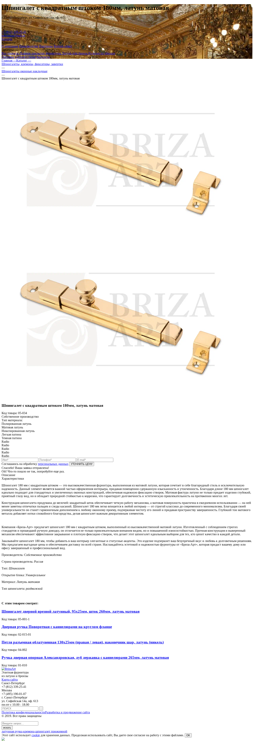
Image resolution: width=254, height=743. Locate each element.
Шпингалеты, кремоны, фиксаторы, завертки (32, 64)
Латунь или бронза (75, 53)
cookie (36, 735)
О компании (10, 46)
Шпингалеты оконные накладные (24, 71)
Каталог (7, 39)
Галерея (20, 57)
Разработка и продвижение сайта (67, 712)
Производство (28, 46)
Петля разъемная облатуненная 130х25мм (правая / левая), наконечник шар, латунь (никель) (83, 642)
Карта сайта (10, 679)
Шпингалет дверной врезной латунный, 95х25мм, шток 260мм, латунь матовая (71, 611)
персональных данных (53, 464)
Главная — (9, 60)
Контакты (43, 57)
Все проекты (11, 53)
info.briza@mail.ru (13, 35)
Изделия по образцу (101, 53)
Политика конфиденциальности (23, 712)
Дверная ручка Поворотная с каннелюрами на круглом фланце (57, 627)
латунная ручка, (12, 731)
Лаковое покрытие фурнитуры (41, 53)
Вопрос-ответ (63, 46)
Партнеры (46, 46)
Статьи (31, 57)
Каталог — (23, 60)
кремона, (29, 731)
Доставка (8, 57)
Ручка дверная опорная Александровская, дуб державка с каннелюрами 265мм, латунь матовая (85, 657)
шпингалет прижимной (51, 731)
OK (188, 735)
